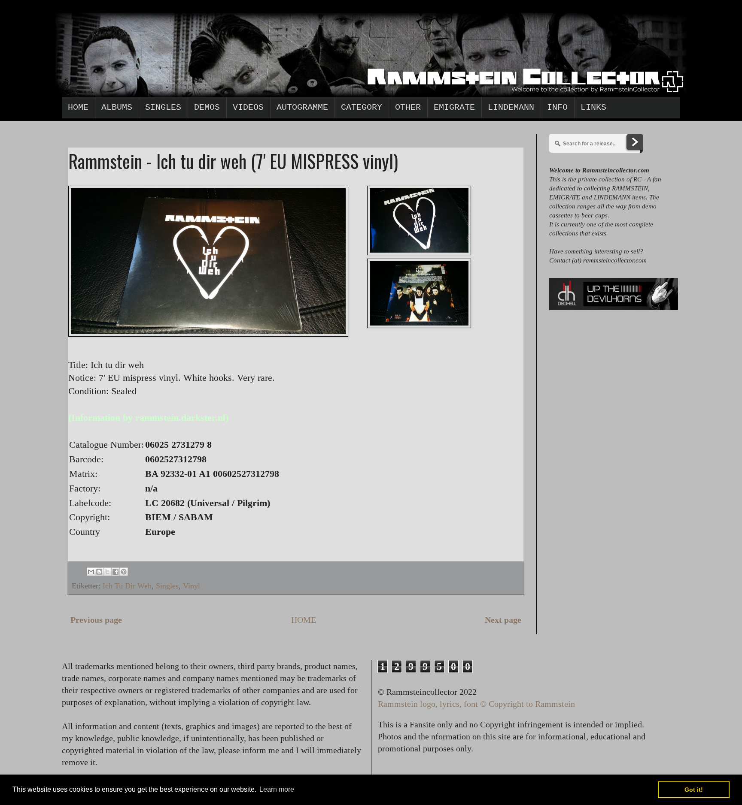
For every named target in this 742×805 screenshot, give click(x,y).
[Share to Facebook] (115, 571)
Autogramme (302, 107)
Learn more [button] (276, 789)
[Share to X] (107, 571)
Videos (248, 107)
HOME (303, 619)
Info (557, 107)
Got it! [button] (693, 789)
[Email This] (91, 571)
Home (78, 107)
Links (593, 107)
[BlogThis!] (99, 571)
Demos (207, 107)
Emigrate (454, 107)
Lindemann (511, 107)
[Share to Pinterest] (123, 571)
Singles (163, 107)
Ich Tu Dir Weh (127, 586)
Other (408, 107)
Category (361, 107)
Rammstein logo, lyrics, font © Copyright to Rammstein (476, 704)
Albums (116, 107)
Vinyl (191, 586)
